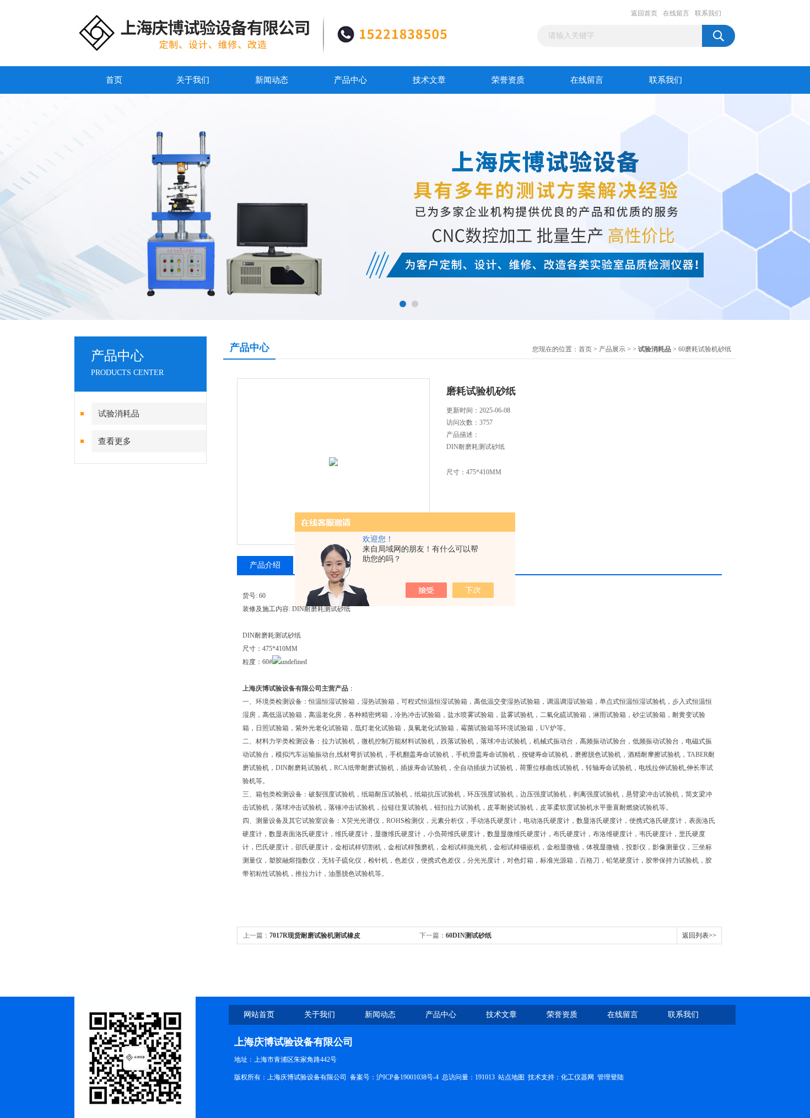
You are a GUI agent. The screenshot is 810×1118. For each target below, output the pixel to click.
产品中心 (350, 80)
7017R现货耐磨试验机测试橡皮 (314, 935)
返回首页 (644, 13)
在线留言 (676, 13)
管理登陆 (610, 1077)
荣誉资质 (508, 80)
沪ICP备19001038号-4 (407, 1077)
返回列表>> (699, 935)
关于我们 (192, 80)
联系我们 (708, 13)
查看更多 (114, 441)
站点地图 (511, 1077)
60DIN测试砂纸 (469, 935)
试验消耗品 (118, 413)
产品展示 (612, 349)
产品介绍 (265, 565)
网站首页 (259, 1014)
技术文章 (429, 80)
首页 (114, 80)
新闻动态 (271, 80)
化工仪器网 (577, 1077)
